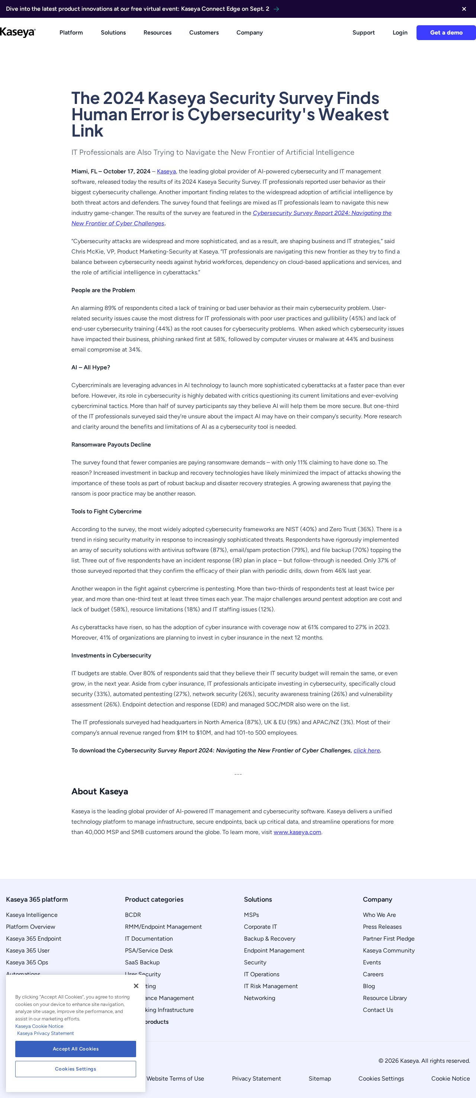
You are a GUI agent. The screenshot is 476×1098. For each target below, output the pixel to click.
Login (400, 32)
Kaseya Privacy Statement (45, 1033)
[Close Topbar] (464, 9)
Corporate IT (260, 926)
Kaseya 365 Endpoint (33, 938)
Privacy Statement (256, 1078)
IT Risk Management (271, 986)
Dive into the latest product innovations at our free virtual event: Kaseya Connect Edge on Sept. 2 (137, 8)
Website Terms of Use (175, 1078)
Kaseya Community (389, 950)
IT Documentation (149, 938)
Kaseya (166, 171)
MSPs (251, 914)
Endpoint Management (274, 950)
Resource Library (385, 997)
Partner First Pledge (389, 938)
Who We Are (379, 914)
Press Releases (382, 926)
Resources (157, 32)
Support (364, 32)
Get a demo (446, 32)
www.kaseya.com (297, 832)
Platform (71, 32)
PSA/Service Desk (149, 950)
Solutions (113, 32)
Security (255, 962)
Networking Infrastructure (159, 1009)
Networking (259, 997)
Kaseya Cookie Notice (39, 1026)
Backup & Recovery (269, 938)
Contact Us (378, 1009)
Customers (204, 32)
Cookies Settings (381, 1078)
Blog (369, 986)
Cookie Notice (450, 1078)
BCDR (133, 914)
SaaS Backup (142, 962)
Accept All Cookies (76, 1049)
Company (250, 32)
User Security (143, 974)
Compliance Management (159, 997)
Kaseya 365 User (27, 950)
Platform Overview (30, 926)
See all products (146, 1021)
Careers (373, 974)
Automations (23, 974)
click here (367, 750)
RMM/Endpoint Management (163, 926)
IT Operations (261, 974)
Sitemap (320, 1078)
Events (372, 962)
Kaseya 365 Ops (27, 962)
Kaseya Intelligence (32, 914)
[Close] (136, 986)
